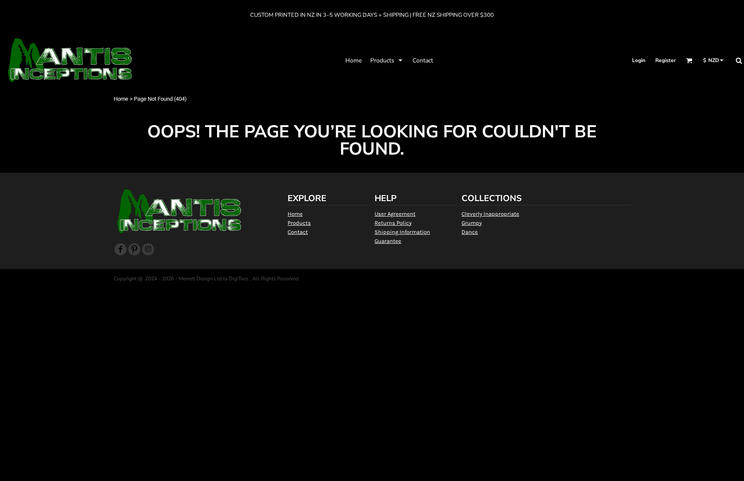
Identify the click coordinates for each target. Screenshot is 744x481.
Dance (470, 232)
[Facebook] (121, 249)
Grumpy (472, 223)
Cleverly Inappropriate (490, 214)
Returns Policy (393, 223)
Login (638, 60)
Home (121, 99)
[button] (387, 60)
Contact (298, 232)
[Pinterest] (134, 249)
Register (665, 60)
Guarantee (388, 241)
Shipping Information (402, 232)
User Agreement (395, 214)
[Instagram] (148, 249)
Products (299, 223)
